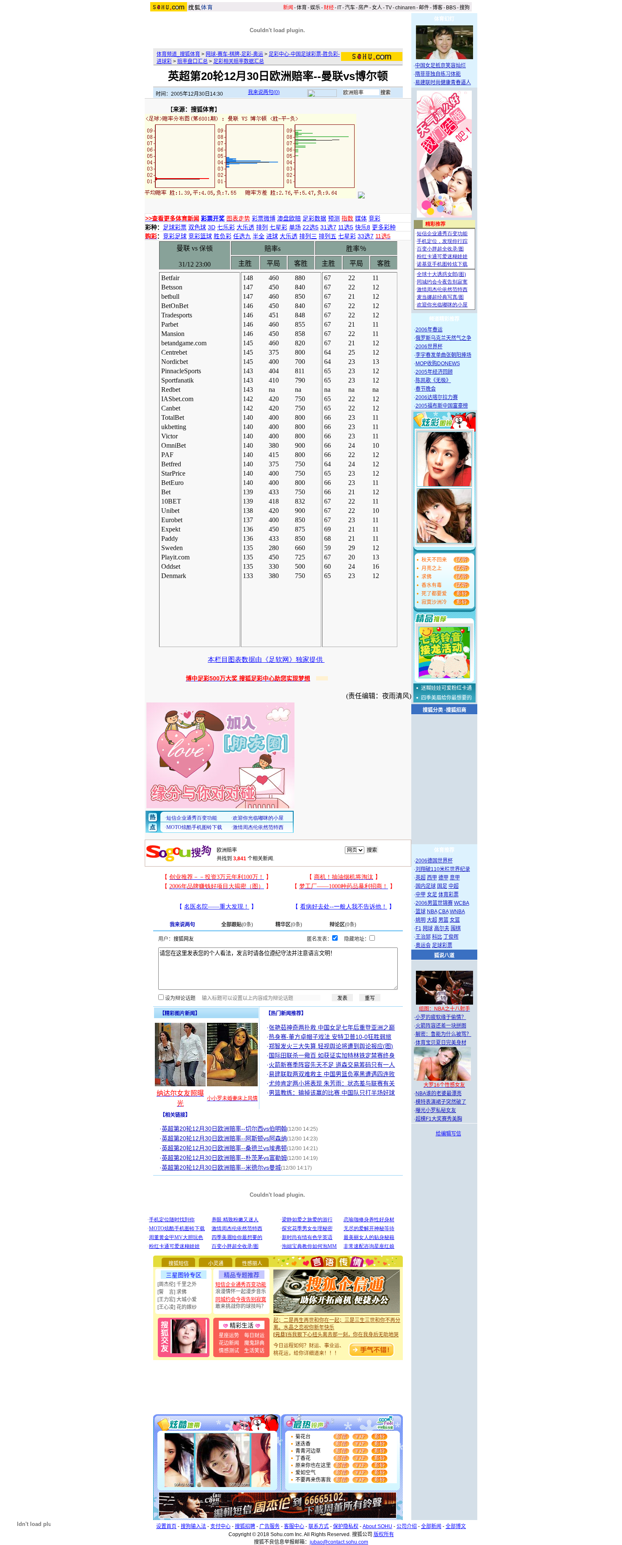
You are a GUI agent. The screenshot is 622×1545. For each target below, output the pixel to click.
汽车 (350, 8)
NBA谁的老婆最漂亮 (439, 1093)
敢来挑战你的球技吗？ (240, 1306)
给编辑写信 (448, 1134)
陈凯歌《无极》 (433, 380)
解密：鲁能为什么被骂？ (443, 1034)
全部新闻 (431, 1526)
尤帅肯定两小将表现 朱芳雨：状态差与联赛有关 (332, 1083)
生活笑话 (254, 1351)
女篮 (455, 920)
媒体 (361, 218)
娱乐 (315, 8)
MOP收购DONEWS (438, 363)
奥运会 (423, 945)
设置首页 (166, 1526)
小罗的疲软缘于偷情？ (441, 1017)
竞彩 (374, 218)
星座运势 (229, 1335)
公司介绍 (406, 1526)
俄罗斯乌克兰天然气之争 (443, 338)
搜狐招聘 (245, 1526)
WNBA (457, 911)
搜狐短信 (178, 1264)
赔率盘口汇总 (192, 61)
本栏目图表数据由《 (238, 659)
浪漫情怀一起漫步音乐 (240, 1291)
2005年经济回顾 (434, 372)
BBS (451, 8)
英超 (421, 878)
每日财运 (254, 1335)
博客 (437, 8)
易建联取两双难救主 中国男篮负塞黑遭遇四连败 (332, 1074)
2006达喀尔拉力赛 (437, 397)
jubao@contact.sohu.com (339, 1542)
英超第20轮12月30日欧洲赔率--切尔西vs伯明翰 (224, 1128)
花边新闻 (229, 1343)
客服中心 (294, 1526)
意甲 (455, 878)
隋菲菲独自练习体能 (438, 74)
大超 (432, 920)
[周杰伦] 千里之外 (177, 1284)
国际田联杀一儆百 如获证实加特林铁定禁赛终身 (332, 1055)
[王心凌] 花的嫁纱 (177, 1307)
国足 (442, 886)
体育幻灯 (444, 19)
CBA (443, 911)
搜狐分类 (433, 710)
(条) (237, 925)
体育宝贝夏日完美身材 (441, 1043)
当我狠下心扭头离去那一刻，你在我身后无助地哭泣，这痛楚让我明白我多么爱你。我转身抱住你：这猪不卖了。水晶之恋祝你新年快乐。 (336, 1333)
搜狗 (465, 8)
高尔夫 (441, 928)
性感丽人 (252, 1264)
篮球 (421, 911)
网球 (428, 928)
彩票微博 (263, 218)
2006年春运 (429, 330)
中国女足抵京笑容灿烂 (440, 66)
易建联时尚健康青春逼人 (443, 82)
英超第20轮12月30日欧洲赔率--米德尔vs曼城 (221, 1167)
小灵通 (215, 1264)
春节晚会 (426, 389)
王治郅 (423, 937)
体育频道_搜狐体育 (178, 54)
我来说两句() (264, 92)
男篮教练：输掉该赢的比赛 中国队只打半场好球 (332, 1092)
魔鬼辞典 (254, 1343)
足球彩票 (442, 945)
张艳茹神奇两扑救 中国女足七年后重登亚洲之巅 (332, 1027)
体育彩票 (448, 895)
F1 (418, 928)
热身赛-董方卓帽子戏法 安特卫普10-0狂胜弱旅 (330, 1036)
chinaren (405, 8)
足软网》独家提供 (297, 659)
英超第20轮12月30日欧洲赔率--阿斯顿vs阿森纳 (224, 1138)
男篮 (443, 920)
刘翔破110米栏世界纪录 (443, 869)
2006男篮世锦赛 (434, 903)
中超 (454, 886)
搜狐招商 (456, 710)
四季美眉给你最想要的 (446, 698)
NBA (432, 911)
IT (339, 8)
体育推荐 (444, 850)
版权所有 (384, 1534)
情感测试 (229, 1351)
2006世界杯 (429, 347)
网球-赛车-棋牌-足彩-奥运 (234, 54)
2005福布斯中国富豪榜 (442, 406)
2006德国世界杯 (434, 861)
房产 (363, 8)
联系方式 (318, 1526)
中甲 (421, 895)
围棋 (456, 928)
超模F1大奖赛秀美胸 (439, 1119)
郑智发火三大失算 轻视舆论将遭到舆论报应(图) (331, 1046)
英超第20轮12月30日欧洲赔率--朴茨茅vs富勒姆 (224, 1157)
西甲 (432, 878)
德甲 (443, 878)
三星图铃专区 (183, 1275)
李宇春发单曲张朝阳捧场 (443, 355)
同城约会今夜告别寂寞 (240, 1300)
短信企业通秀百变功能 (240, 1285)
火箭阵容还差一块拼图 (441, 1026)
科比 (437, 937)
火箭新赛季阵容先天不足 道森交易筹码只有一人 (332, 1064)
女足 (432, 895)
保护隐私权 (345, 1526)
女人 (377, 8)
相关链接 (175, 1115)
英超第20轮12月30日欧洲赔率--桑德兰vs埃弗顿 (224, 1148)
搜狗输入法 (193, 1526)
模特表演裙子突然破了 (441, 1102)
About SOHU (377, 1526)
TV (388, 8)
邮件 (424, 8)
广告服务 (269, 1526)
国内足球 (426, 886)
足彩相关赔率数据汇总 (238, 61)
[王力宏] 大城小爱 (177, 1300)
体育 (302, 8)
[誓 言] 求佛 (172, 1292)
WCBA (461, 903)
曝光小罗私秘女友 (436, 1110)
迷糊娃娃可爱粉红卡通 (446, 688)
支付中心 (220, 1526)
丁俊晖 (451, 937)
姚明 (421, 920)
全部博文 (456, 1526)
